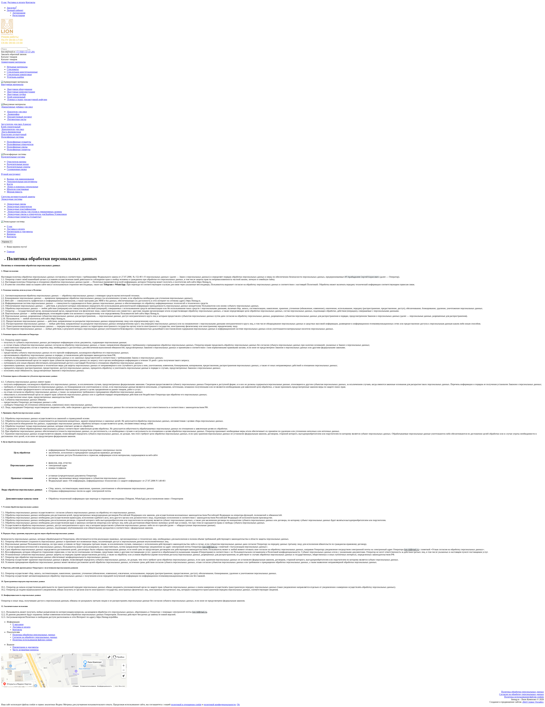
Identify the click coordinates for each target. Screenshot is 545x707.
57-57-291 (25, 52)
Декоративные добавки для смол (17, 107)
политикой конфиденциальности (220, 704)
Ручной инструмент (10, 174)
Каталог (9, 59)
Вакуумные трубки (16, 94)
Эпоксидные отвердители (19, 206)
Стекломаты (13, 69)
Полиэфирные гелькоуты (19, 142)
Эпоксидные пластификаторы (21, 209)
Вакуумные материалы (12, 84)
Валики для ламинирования (20, 179)
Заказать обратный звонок (14, 54)
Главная (10, 251)
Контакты (30, 2)
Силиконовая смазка (17, 169)
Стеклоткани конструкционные (22, 72)
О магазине (18, 624)
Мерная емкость (14, 192)
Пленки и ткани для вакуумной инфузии (27, 99)
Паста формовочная (11, 132)
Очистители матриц (16, 161)
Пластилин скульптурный (13, 134)
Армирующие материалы (13, 62)
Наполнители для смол (12, 129)
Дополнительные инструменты (22, 181)
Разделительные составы (13, 157)
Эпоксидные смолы (16, 204)
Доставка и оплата (16, 2)
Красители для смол (17, 111)
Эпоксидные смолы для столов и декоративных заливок (34, 211)
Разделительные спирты (18, 167)
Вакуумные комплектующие (21, 92)
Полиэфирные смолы (17, 147)
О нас (4, 2)
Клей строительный (10, 127)
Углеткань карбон (15, 77)
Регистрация (18, 15)
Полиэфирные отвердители (20, 144)
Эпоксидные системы (11, 199)
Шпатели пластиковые (18, 189)
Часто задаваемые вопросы (25, 649)
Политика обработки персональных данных (33, 634)
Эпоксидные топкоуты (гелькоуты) (24, 217)
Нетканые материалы (17, 67)
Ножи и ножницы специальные (22, 186)
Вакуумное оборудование (19, 89)
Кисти (10, 184)
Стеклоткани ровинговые (19, 74)
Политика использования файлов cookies (32, 640)
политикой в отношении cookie (186, 704)
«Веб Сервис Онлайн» (533, 702)
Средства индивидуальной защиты (18, 196)
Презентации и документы (20, 231)
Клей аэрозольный (16, 97)
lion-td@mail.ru (209, 546)
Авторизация (18, 13)
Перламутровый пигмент (19, 117)
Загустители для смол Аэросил (16, 124)
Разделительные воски (18, 164)
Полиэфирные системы (12, 137)
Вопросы (11, 234)
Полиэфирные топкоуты (18, 149)
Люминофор (13, 114)
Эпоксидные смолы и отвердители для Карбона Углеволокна (37, 214)
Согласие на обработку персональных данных (34, 637)
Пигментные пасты (16, 119)
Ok (238, 704)
